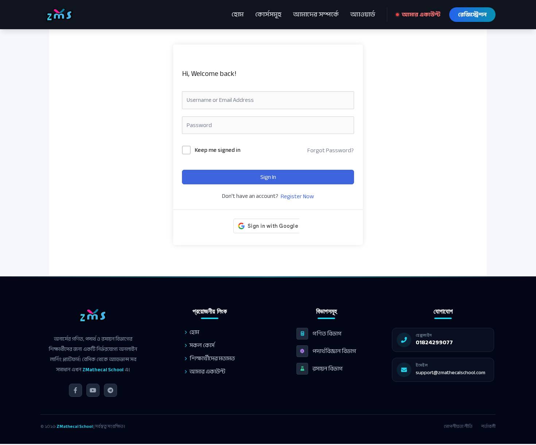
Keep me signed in (217, 150)
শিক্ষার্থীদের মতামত (212, 358)
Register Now (297, 196)
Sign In (268, 177)
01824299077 (434, 342)
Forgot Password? (330, 150)
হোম (238, 14)
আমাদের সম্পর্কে (316, 14)
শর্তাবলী (488, 426)
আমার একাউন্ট (421, 14)
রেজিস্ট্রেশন (472, 14)
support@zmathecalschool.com (450, 372)
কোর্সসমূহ (268, 14)
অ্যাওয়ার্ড (362, 14)
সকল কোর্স (202, 345)
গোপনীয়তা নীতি (458, 426)
